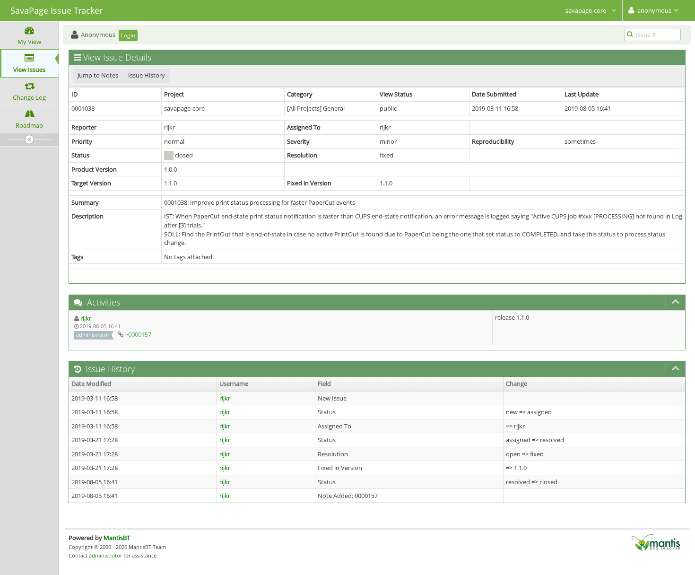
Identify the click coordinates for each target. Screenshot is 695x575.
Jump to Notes (98, 75)
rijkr (85, 318)
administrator (105, 555)
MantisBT (117, 537)
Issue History (146, 75)
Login (128, 35)
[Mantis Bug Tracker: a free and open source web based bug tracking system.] (656, 542)
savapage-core (586, 10)
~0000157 (138, 334)
